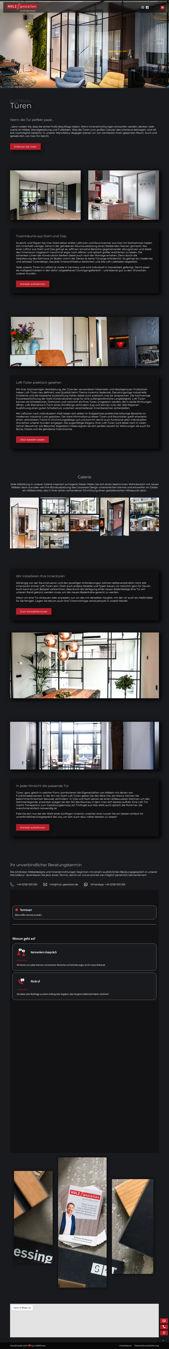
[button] (162, 7)
